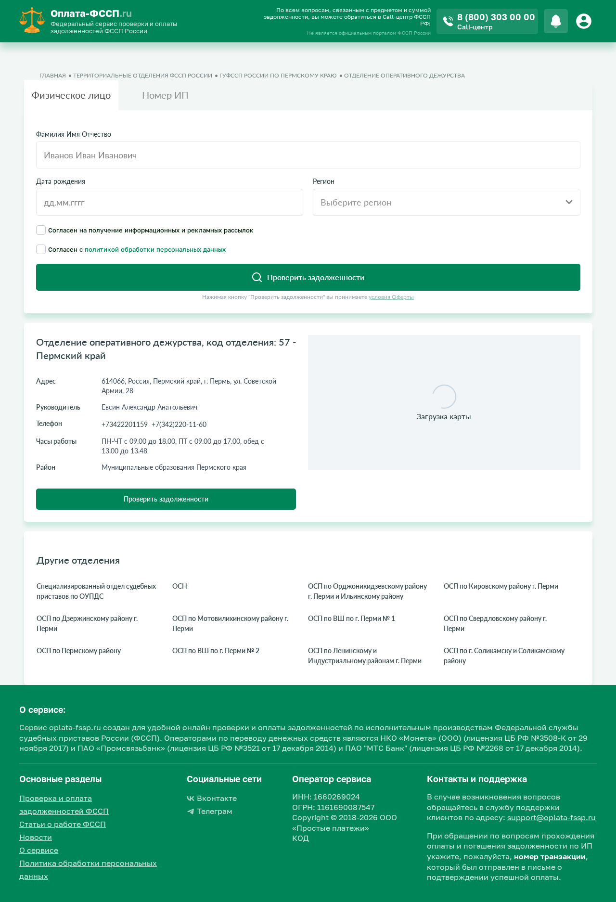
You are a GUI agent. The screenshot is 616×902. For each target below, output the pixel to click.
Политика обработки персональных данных (88, 869)
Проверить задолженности (166, 499)
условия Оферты (391, 296)
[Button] (585, 21)
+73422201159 (125, 424)
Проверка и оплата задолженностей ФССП (64, 804)
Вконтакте (217, 798)
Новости (35, 837)
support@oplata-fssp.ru (551, 817)
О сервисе (38, 850)
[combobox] (447, 202)
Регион (323, 181)
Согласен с (137, 249)
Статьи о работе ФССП (62, 824)
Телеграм (214, 811)
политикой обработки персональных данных (155, 249)
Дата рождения (60, 181)
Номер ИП (165, 95)
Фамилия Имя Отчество (73, 134)
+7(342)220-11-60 (179, 424)
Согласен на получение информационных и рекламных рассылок (151, 229)
